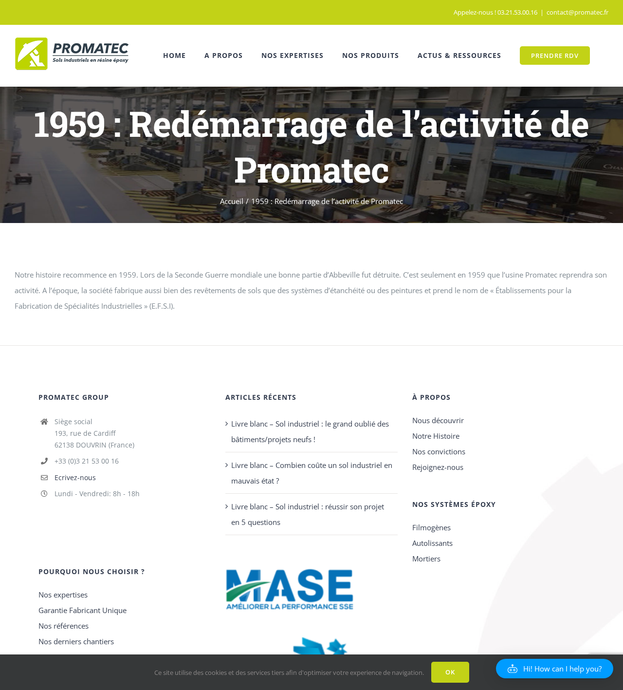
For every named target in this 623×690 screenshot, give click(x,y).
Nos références (63, 626)
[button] (554, 668)
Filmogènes (431, 527)
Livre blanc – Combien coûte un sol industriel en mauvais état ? (311, 472)
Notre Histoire (435, 436)
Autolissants (432, 543)
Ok (450, 672)
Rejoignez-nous (437, 467)
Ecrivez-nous (75, 477)
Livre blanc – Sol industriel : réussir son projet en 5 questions (307, 514)
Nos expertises (63, 594)
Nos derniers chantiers (76, 641)
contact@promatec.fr (577, 12)
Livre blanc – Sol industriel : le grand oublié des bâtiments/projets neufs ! (310, 431)
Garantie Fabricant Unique (82, 610)
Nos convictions (438, 451)
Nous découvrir (438, 420)
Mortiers (426, 558)
